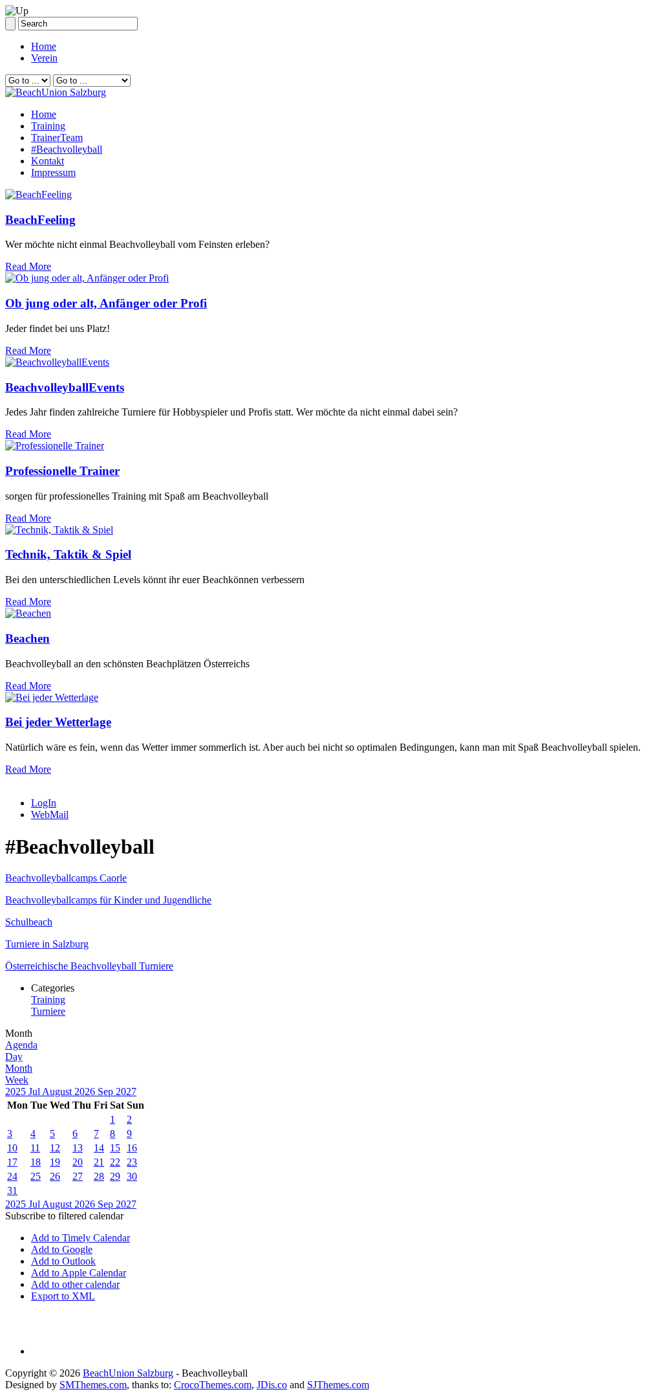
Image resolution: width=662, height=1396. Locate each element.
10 (12, 1147)
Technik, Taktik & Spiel (68, 554)
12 (55, 1147)
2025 (16, 1091)
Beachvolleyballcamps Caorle (66, 877)
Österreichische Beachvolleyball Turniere (89, 965)
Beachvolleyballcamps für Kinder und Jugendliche (108, 899)
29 (115, 1176)
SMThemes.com (93, 1384)
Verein (44, 57)
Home (43, 46)
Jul (35, 1091)
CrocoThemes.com (212, 1384)
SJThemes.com (338, 1384)
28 (99, 1176)
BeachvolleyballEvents (64, 387)
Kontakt (47, 160)
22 (115, 1162)
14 (99, 1147)
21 (99, 1162)
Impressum (53, 172)
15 (115, 1147)
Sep (107, 1091)
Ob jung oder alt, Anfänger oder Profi (106, 303)
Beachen (27, 638)
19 (55, 1162)
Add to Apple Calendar (78, 1272)
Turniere (48, 1011)
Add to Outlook (63, 1261)
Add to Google (61, 1249)
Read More (28, 266)
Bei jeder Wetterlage (58, 722)
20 (77, 1162)
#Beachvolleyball (66, 149)
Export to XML (63, 1296)
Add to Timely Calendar (80, 1237)
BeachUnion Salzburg (128, 1373)
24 (12, 1176)
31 (12, 1190)
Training (48, 125)
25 (35, 1176)
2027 (126, 1091)
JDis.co (272, 1384)
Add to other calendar (75, 1284)
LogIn (43, 802)
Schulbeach (28, 921)
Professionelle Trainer (62, 471)
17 (12, 1162)
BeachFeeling (40, 220)
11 (35, 1147)
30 (132, 1176)
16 (132, 1147)
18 (35, 1162)
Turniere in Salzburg (47, 943)
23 (132, 1162)
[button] (64, 1215)
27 (77, 1176)
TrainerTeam (57, 137)
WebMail (50, 814)
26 (55, 1176)
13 (77, 1147)
